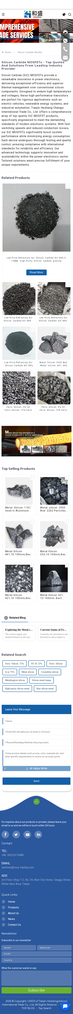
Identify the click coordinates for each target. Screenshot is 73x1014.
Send (36, 781)
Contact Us (14, 924)
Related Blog (17, 617)
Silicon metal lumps (41, 680)
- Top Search (43, 1008)
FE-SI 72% (36, 663)
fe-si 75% (9, 672)
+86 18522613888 (13, 855)
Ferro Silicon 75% (14, 663)
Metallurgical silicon (15, 680)
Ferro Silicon (56, 663)
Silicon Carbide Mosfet (30, 52)
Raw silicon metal (45, 688)
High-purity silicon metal (17, 688)
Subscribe (36, 990)
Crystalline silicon (49, 672)
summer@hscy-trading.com (18, 867)
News (11, 919)
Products (13, 907)
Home (8, 52)
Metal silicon (28, 672)
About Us (13, 913)
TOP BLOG (28, 1008)
